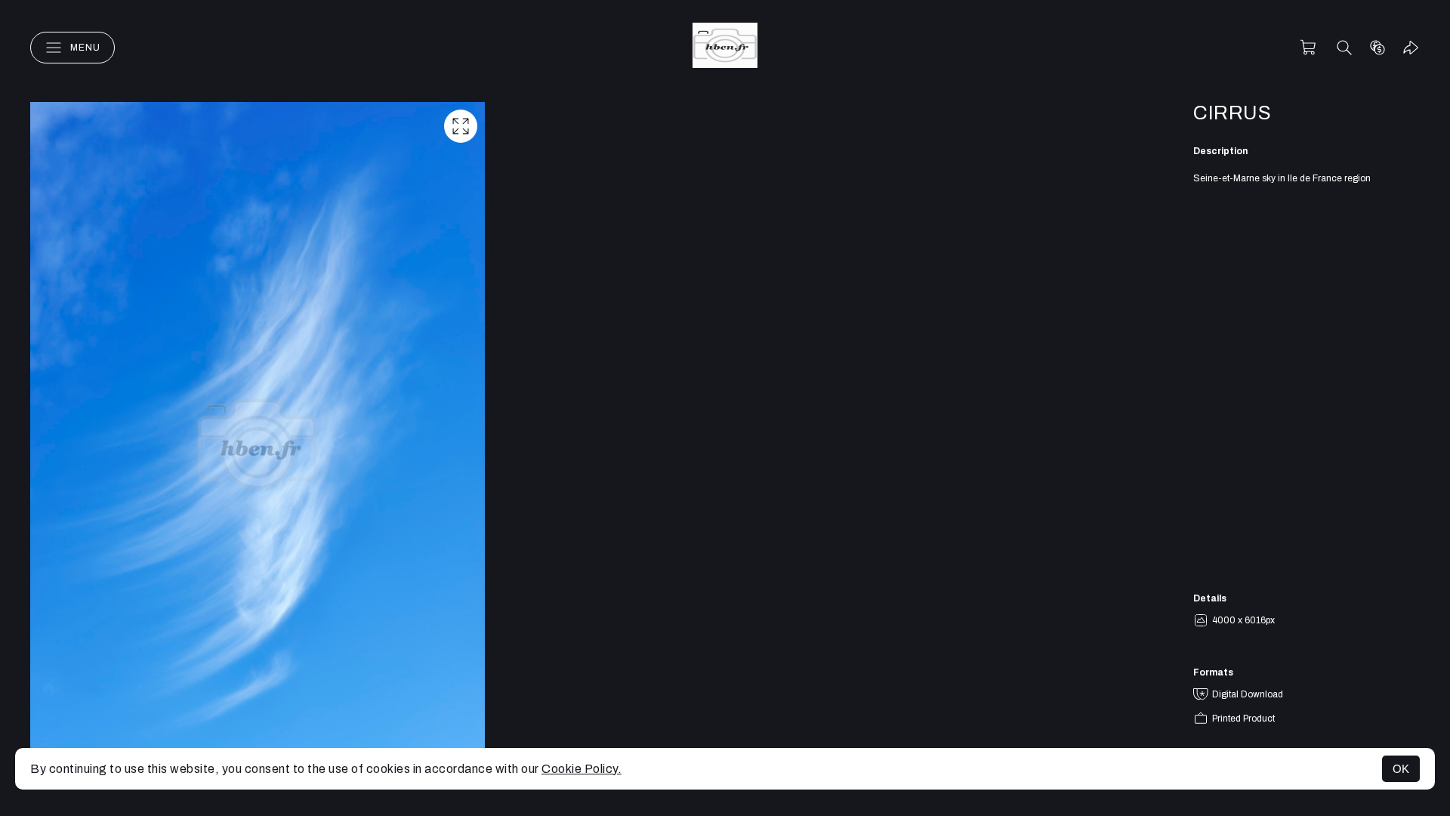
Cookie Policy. (581, 768)
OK (1401, 768)
